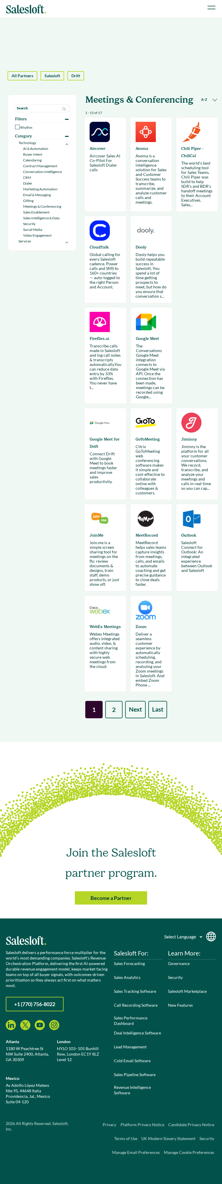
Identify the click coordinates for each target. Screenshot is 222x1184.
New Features (180, 1005)
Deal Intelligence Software (137, 1032)
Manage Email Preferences (136, 1152)
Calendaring (32, 160)
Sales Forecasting (129, 963)
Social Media (32, 229)
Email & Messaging (37, 195)
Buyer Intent (32, 154)
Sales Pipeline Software (135, 1074)
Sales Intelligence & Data (41, 218)
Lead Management (130, 1046)
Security (29, 224)
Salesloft (52, 75)
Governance (179, 963)
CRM (27, 177)
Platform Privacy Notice (142, 1124)
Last (157, 709)
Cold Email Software (132, 1060)
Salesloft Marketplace (187, 991)
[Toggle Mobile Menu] (211, 7)
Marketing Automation (40, 189)
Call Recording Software (136, 1005)
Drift (75, 75)
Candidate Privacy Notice (191, 1124)
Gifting (28, 200)
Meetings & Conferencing (42, 206)
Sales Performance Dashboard (130, 1020)
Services (24, 241)
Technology (27, 143)
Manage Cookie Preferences (189, 1152)
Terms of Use (125, 1138)
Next (135, 709)
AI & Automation (35, 148)
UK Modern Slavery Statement (168, 1138)
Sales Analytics (127, 977)
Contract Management (40, 166)
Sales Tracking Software (135, 991)
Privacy (109, 1124)
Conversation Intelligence (42, 172)
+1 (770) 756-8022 (34, 1004)
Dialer (27, 183)
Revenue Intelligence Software (132, 1090)
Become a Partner (111, 898)
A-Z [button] (204, 99)
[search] (42, 108)
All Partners (22, 75)
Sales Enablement (36, 212)
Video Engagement (37, 235)
